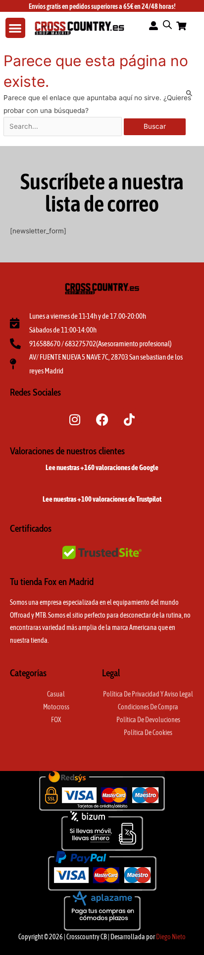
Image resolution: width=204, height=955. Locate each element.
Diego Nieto (171, 937)
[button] (15, 28)
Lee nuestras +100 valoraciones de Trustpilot (102, 499)
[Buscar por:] (63, 126)
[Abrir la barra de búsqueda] (167, 24)
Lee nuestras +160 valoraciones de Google (102, 467)
